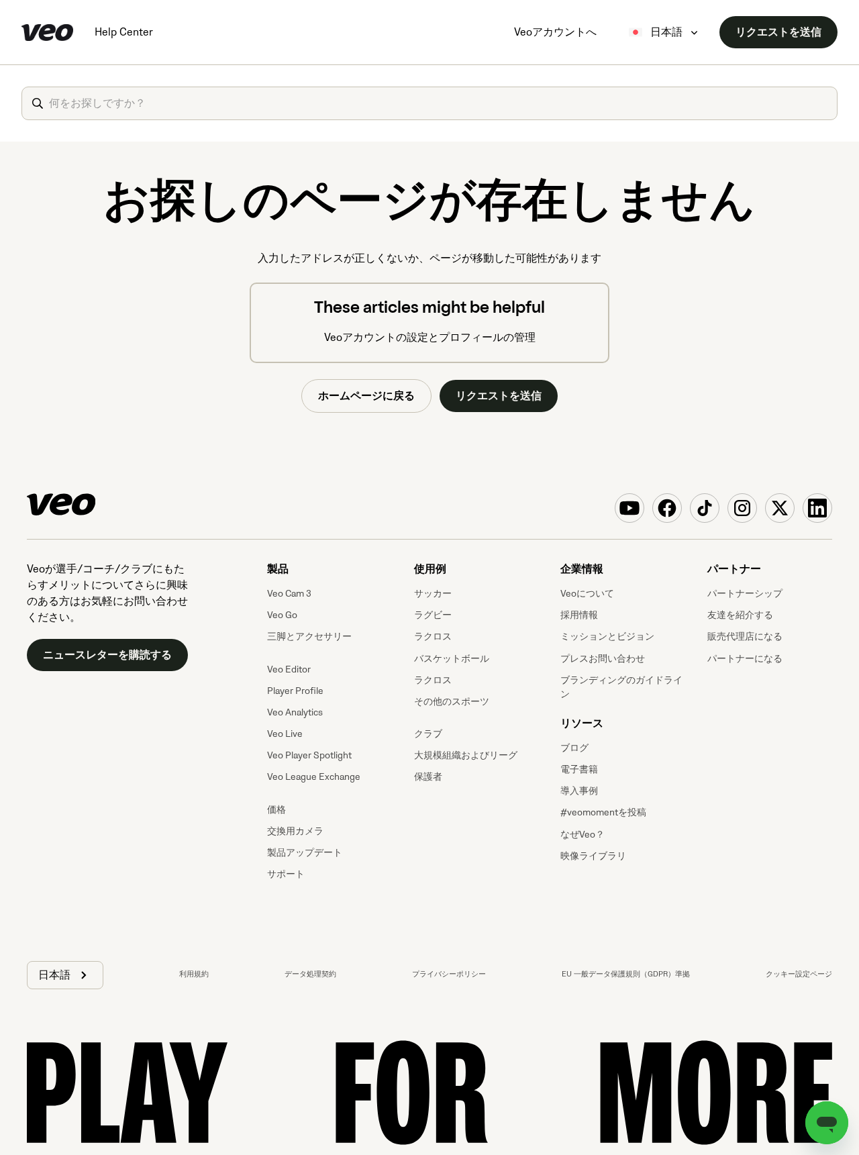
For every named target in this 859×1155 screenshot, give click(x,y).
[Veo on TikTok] (704, 508)
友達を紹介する (740, 615)
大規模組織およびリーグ (465, 755)
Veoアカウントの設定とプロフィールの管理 (430, 337)
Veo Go (282, 615)
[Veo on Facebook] (667, 508)
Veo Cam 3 (289, 593)
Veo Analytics (295, 712)
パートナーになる (744, 658)
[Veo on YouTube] (629, 508)
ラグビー (433, 615)
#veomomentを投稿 (603, 812)
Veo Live (285, 734)
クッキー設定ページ (799, 974)
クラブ (428, 734)
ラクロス (433, 636)
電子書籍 (579, 769)
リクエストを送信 (778, 32)
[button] (65, 975)
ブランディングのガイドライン (621, 687)
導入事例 (579, 791)
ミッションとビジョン (607, 636)
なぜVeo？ (582, 834)
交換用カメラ (295, 831)
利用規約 (194, 974)
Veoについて (587, 593)
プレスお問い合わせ (602, 658)
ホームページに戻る (366, 396)
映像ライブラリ (593, 856)
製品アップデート (304, 852)
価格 (276, 809)
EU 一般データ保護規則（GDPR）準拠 (626, 974)
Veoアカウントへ (555, 32)
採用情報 (579, 615)
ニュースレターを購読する (107, 655)
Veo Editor (289, 669)
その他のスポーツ (451, 701)
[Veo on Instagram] (742, 508)
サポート (286, 874)
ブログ (574, 748)
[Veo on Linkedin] (817, 508)
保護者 (428, 777)
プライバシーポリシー (449, 974)
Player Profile (295, 691)
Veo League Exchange (313, 777)
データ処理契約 (310, 974)
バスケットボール (451, 658)
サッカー (433, 593)
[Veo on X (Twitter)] (780, 508)
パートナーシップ (744, 593)
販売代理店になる (744, 636)
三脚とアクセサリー (309, 636)
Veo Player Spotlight (309, 755)
